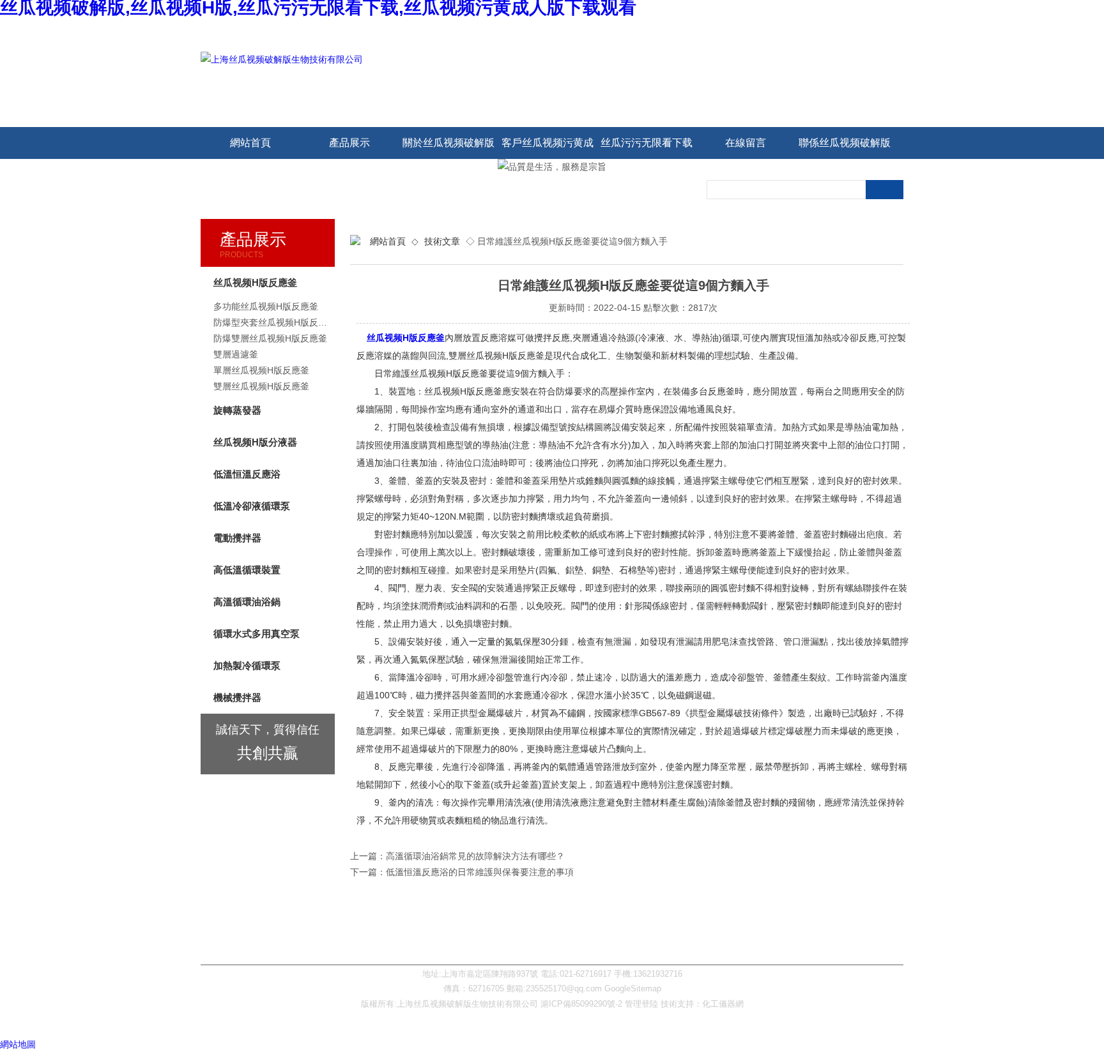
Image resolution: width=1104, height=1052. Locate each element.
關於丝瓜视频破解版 (448, 142)
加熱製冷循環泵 (246, 665)
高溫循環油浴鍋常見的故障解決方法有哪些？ (475, 856)
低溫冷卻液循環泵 (251, 505)
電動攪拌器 (237, 537)
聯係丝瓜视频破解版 (845, 142)
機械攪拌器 (237, 697)
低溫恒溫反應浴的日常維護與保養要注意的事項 (480, 872)
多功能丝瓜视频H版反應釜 (265, 306)
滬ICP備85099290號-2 (581, 1004)
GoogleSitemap (632, 988)
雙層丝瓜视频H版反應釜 (261, 386)
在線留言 (745, 142)
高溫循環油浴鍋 (246, 601)
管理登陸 (641, 1004)
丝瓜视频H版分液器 (255, 442)
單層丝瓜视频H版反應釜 (261, 370)
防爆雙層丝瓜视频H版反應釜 (270, 338)
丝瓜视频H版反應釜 (406, 338)
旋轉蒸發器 (237, 410)
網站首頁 (250, 142)
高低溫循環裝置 (246, 569)
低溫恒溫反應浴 (246, 474)
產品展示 (349, 142)
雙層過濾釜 (235, 354)
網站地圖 (18, 1044)
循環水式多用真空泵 (256, 633)
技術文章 (442, 241)
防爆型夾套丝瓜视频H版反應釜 (274, 322)
